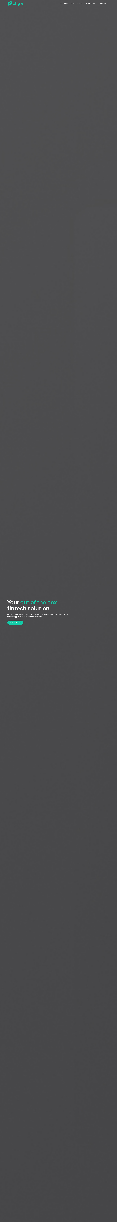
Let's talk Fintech (15, 623)
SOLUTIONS (90, 4)
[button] (77, 3)
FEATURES (64, 4)
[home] (15, 3)
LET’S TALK (103, 4)
